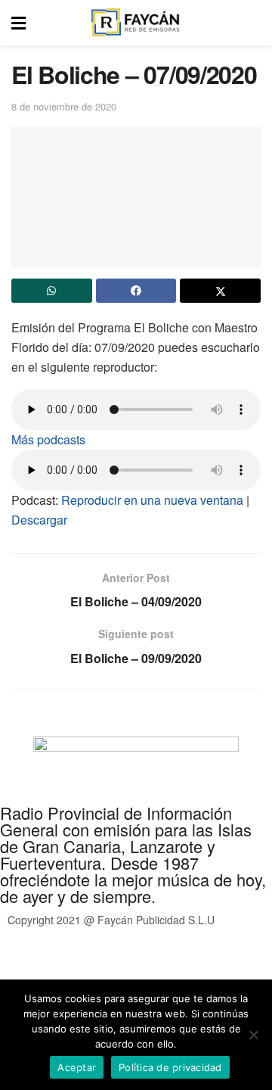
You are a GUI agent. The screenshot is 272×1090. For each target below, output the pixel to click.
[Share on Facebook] (136, 291)
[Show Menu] (18, 22)
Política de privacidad (172, 963)
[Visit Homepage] (135, 23)
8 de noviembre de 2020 (63, 106)
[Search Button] (252, 22)
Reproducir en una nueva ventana (152, 500)
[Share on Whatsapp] (51, 291)
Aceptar (76, 1067)
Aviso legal (86, 963)
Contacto (27, 963)
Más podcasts (48, 439)
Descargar (39, 519)
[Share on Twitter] (220, 291)
